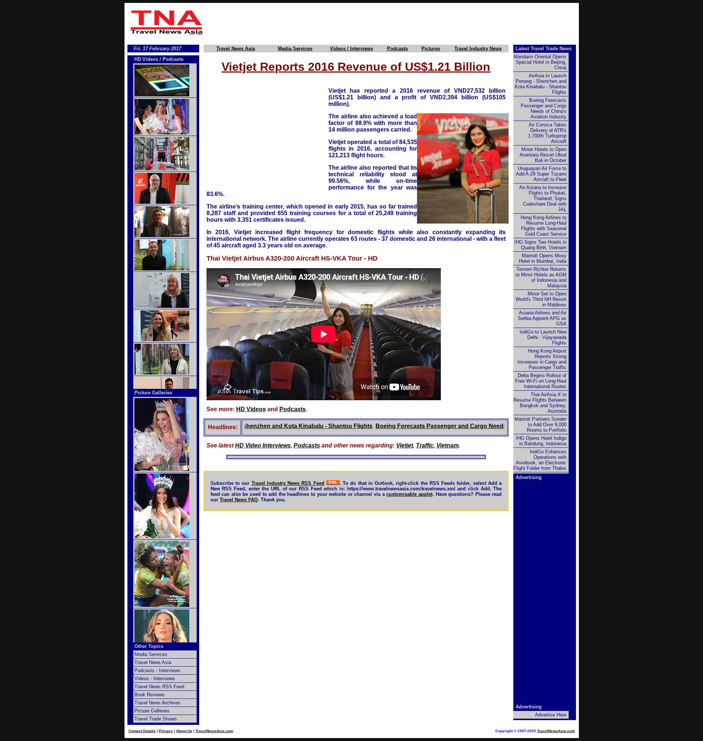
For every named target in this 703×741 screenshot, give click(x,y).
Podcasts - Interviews (157, 670)
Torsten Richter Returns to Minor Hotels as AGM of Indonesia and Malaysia (541, 277)
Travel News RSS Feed (159, 686)
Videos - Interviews (154, 678)
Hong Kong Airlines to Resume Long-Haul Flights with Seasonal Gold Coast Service (543, 226)
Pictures (430, 48)
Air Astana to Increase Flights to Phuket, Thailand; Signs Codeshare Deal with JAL (542, 198)
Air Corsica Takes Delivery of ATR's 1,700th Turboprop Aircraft (547, 133)
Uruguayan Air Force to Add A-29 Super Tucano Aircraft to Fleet (541, 174)
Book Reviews (149, 694)
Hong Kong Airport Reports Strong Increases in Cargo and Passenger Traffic (541, 359)
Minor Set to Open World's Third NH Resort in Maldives (541, 299)
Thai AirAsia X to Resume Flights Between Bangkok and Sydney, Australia (539, 403)
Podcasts (397, 48)
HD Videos (251, 409)
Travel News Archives (157, 702)
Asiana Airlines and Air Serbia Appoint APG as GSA (542, 318)
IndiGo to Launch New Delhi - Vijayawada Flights (543, 337)
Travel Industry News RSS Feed (288, 483)
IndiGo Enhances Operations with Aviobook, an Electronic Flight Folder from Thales (539, 460)
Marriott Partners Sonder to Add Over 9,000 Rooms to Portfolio (540, 424)
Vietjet (404, 445)
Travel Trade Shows (155, 719)
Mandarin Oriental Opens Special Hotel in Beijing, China (540, 62)
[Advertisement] (392, 22)
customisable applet (409, 494)
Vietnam (447, 445)
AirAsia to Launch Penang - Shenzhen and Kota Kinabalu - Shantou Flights (247, 426)
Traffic (425, 445)
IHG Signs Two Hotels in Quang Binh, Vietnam (540, 244)
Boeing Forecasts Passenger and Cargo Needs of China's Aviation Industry (458, 426)
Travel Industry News (478, 48)
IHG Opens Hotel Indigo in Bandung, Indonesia (541, 440)
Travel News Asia (235, 48)
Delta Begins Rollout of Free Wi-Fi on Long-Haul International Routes (540, 381)
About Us (184, 731)
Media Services (295, 48)
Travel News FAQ (239, 499)
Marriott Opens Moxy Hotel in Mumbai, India (542, 258)
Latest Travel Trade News (544, 48)
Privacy (166, 731)
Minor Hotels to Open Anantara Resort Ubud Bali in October (543, 155)
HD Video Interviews (263, 445)
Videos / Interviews (351, 48)
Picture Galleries (153, 392)
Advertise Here (550, 715)
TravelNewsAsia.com (214, 731)
